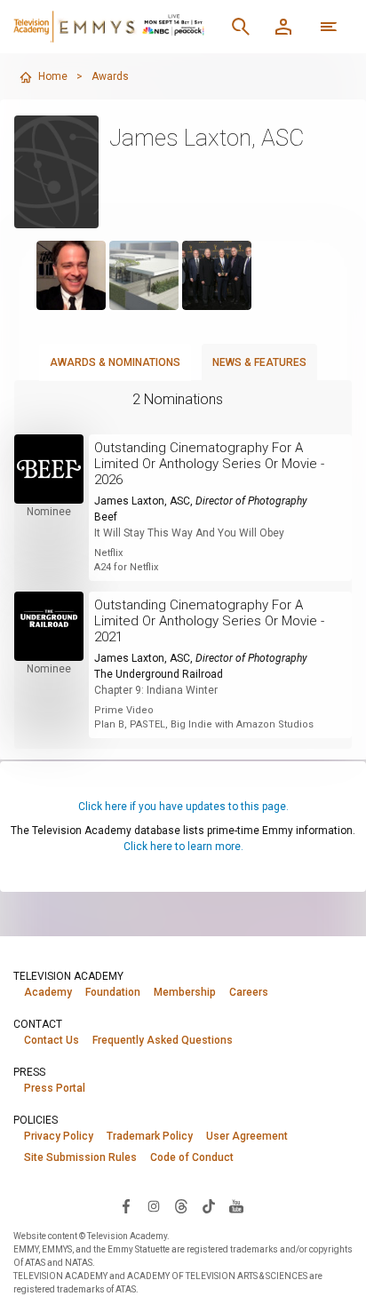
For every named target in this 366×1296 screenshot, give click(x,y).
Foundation (112, 992)
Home (53, 76)
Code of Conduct (192, 1157)
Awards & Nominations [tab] (115, 362)
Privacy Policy (58, 1136)
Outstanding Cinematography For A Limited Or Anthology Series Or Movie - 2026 (209, 464)
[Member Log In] (283, 26)
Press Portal (54, 1088)
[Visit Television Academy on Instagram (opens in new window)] (153, 1205)
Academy (48, 992)
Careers (248, 992)
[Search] (240, 26)
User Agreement (247, 1136)
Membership (185, 992)
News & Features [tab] (259, 362)
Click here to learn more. (183, 846)
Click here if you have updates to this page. (183, 806)
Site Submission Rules (80, 1157)
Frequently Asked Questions (162, 1040)
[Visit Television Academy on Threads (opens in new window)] (181, 1205)
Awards (110, 76)
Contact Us (51, 1040)
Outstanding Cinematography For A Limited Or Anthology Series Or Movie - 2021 (209, 621)
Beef (105, 517)
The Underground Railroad (158, 674)
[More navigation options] (328, 26)
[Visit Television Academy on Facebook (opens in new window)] (126, 1205)
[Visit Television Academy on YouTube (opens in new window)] (236, 1205)
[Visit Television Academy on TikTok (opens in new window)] (208, 1205)
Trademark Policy (150, 1136)
